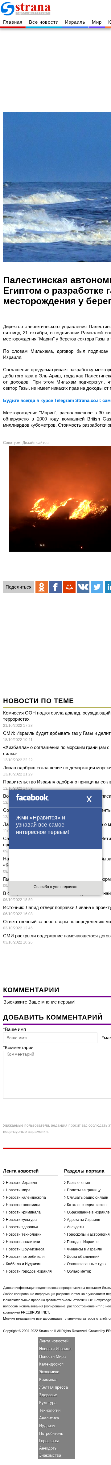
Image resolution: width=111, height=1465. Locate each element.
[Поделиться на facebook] (55, 587)
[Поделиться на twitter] (97, 587)
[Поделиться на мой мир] (69, 587)
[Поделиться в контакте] (83, 587)
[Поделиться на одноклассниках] (41, 587)
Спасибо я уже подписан (55, 887)
